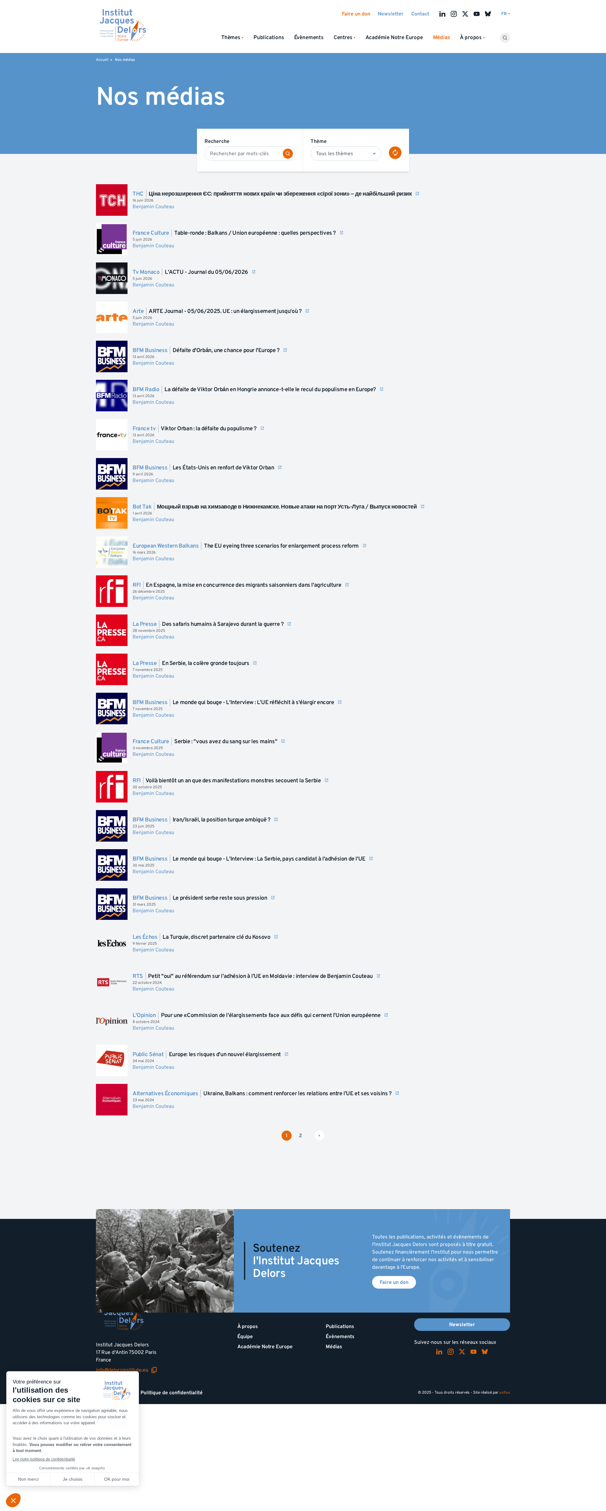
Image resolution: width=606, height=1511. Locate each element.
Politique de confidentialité (171, 1392)
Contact (420, 13)
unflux (504, 1392)
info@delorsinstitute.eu (126, 1370)
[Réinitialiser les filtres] (395, 152)
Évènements (309, 37)
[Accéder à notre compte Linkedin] (442, 14)
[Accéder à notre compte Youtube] (476, 14)
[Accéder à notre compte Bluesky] (488, 14)
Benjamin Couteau (153, 206)
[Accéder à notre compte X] (465, 14)
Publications (268, 37)
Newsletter (391, 13)
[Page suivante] (319, 1136)
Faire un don (356, 13)
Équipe (245, 1336)
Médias (334, 1346)
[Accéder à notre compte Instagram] (454, 14)
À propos (247, 1326)
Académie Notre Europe (394, 37)
